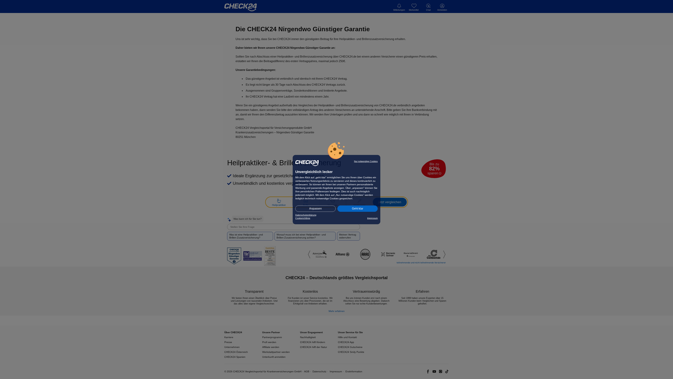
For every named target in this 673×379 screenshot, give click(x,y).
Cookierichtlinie (302, 218)
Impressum (372, 218)
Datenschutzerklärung (305, 215)
